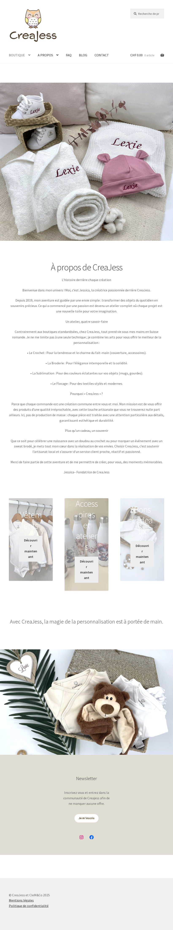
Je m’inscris (87, 818)
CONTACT (102, 55)
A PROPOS (45, 55)
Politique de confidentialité (29, 906)
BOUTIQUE (17, 55)
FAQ (69, 55)
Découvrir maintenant (30, 548)
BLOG (83, 55)
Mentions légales (21, 900)
